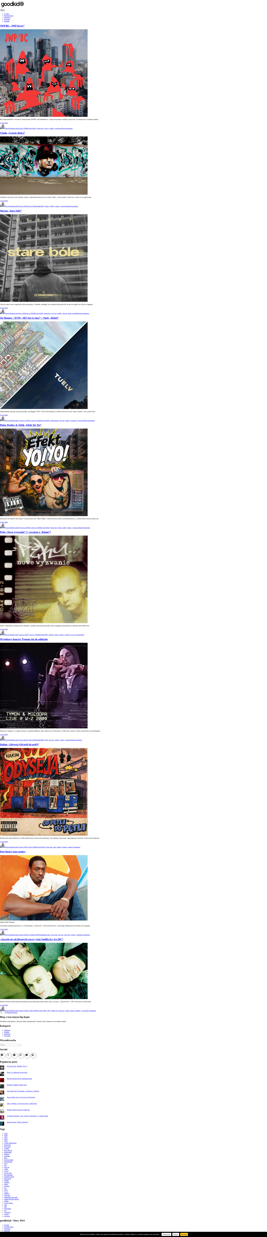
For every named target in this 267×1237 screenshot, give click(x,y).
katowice (61, 1011)
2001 (46, 635)
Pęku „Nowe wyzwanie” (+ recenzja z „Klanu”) (25, 532)
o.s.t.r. (6, 1192)
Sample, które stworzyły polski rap (18, 1110)
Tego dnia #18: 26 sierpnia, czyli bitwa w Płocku (23, 1091)
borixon (51, 635)
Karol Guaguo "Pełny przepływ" (18, 1122)
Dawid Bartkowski (11, 128)
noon (6, 1190)
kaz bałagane (8, 1175)
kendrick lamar (9, 1177)
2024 (6, 1139)
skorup (65, 313)
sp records (84, 1011)
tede (5, 1207)
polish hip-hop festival (11, 1199)
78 (5, 1012)
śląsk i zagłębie (73, 313)
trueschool (7, 1208)
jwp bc (46, 128)
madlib (6, 1180)
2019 (6, 1133)
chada (46, 206)
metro (6, 1184)
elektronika (7, 1152)
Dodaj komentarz (67, 128)
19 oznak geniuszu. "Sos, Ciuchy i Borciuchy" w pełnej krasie (27, 1116)
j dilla (6, 1169)
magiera (6, 1182)
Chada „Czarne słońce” (12, 133)
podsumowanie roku (11, 1197)
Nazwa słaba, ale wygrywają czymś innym (21, 1097)
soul (5, 1205)
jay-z (5, 1163)
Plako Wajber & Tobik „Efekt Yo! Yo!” (21, 425)
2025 (46, 740)
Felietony (7, 1030)
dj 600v (51, 206)
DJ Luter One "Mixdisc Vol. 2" (17, 1066)
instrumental (54, 420)
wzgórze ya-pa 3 (69, 635)
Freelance (7, 17)
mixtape (6, 1186)
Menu (2, 10)
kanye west (8, 1173)
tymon (62, 740)
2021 (6, 1137)
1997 (48, 1011)
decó (54, 847)
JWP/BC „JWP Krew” (12, 25)
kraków (64, 847)
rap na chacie (8, 1203)
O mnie (6, 14)
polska (52, 128)
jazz (5, 1165)
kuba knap (7, 1178)
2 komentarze (79, 635)
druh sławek (8, 1150)
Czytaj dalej (4, 123)
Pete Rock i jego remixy (13, 851)
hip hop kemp (8, 1160)
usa (77, 935)
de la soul (7, 1147)
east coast (54, 935)
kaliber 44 (54, 1011)
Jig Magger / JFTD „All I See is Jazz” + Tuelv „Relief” (29, 318)
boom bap (40, 128)
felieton (6, 1154)
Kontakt (6, 21)
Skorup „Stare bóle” (11, 210)
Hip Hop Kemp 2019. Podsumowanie (19, 1079)
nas (5, 1188)
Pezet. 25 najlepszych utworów (17, 1072)
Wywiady (39, 1011)
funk (5, 1158)
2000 (42, 206)
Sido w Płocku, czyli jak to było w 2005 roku (22, 1103)
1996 (44, 1011)
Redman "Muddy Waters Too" (17, 1085)
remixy (73, 935)
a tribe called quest (10, 1143)
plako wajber (62, 528)
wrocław (80, 420)
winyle (6, 1214)
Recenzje (30, 128)
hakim (59, 847)
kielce (57, 635)
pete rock (67, 935)
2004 (42, 740)
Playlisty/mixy (9, 16)
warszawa (58, 128)
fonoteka (7, 1156)
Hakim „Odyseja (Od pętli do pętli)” (19, 744)
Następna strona (12, 1012)
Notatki (38, 206)
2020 (6, 1135)
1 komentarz (76, 847)
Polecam (7, 19)
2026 (34, 128)
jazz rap (54, 313)
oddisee (6, 1193)
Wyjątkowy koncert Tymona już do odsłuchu (24, 639)
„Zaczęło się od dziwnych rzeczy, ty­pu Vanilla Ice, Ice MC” (31, 939)
